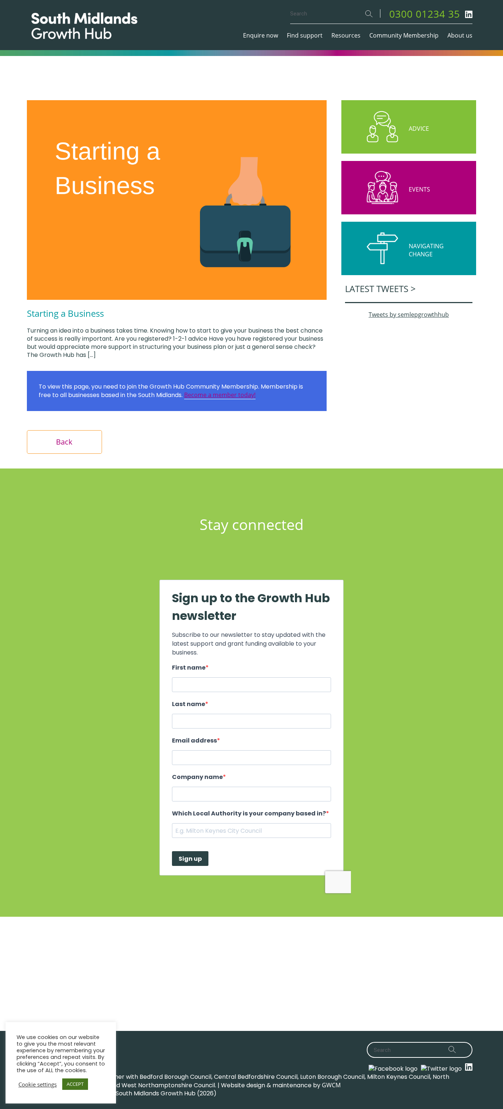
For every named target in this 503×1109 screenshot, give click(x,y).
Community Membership (404, 35)
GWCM (331, 1085)
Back (64, 442)
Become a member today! (220, 395)
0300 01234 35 (424, 14)
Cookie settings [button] (37, 1084)
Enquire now (260, 35)
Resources (345, 35)
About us (459, 35)
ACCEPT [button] (75, 1084)
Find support (305, 35)
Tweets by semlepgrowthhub (409, 314)
